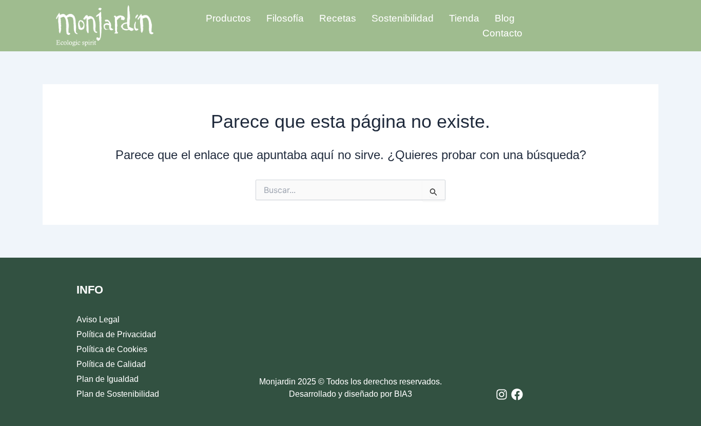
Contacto (502, 33)
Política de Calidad (111, 364)
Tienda (464, 18)
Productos (228, 18)
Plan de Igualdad (107, 379)
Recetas (337, 18)
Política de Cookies (111, 349)
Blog (505, 18)
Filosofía (285, 18)
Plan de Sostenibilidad (117, 394)
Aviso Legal (98, 319)
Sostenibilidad (403, 18)
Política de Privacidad (116, 334)
